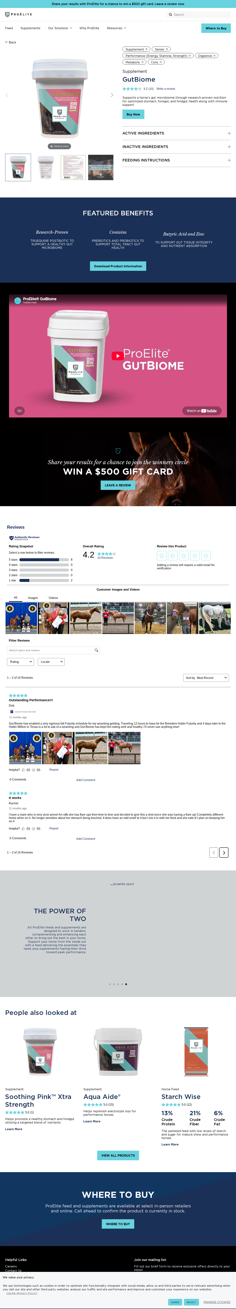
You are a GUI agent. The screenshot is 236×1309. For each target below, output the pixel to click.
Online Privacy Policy (21, 1293)
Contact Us (13, 1270)
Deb (11, 705)
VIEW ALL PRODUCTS (118, 1156)
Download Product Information (118, 266)
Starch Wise (181, 1096)
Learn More (13, 1129)
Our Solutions (58, 28)
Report (53, 769)
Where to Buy (216, 28)
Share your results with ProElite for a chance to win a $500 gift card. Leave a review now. (118, 4)
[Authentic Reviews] (25, 538)
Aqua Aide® (102, 1096)
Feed (9, 28)
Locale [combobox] (45, 661)
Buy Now (133, 114)
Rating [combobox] (14, 661)
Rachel (13, 803)
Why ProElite (89, 28)
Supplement (135, 49)
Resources (114, 28)
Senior (159, 49)
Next (111, 95)
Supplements (30, 28)
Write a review (166, 88)
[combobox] (210, 678)
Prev (8, 95)
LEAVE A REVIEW (118, 485)
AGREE (175, 1302)
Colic (154, 62)
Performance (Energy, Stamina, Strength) (156, 56)
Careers (11, 1266)
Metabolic (133, 62)
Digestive (205, 56)
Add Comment (85, 780)
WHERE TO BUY (118, 1224)
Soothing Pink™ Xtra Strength (38, 1100)
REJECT (191, 1302)
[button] (161, 555)
